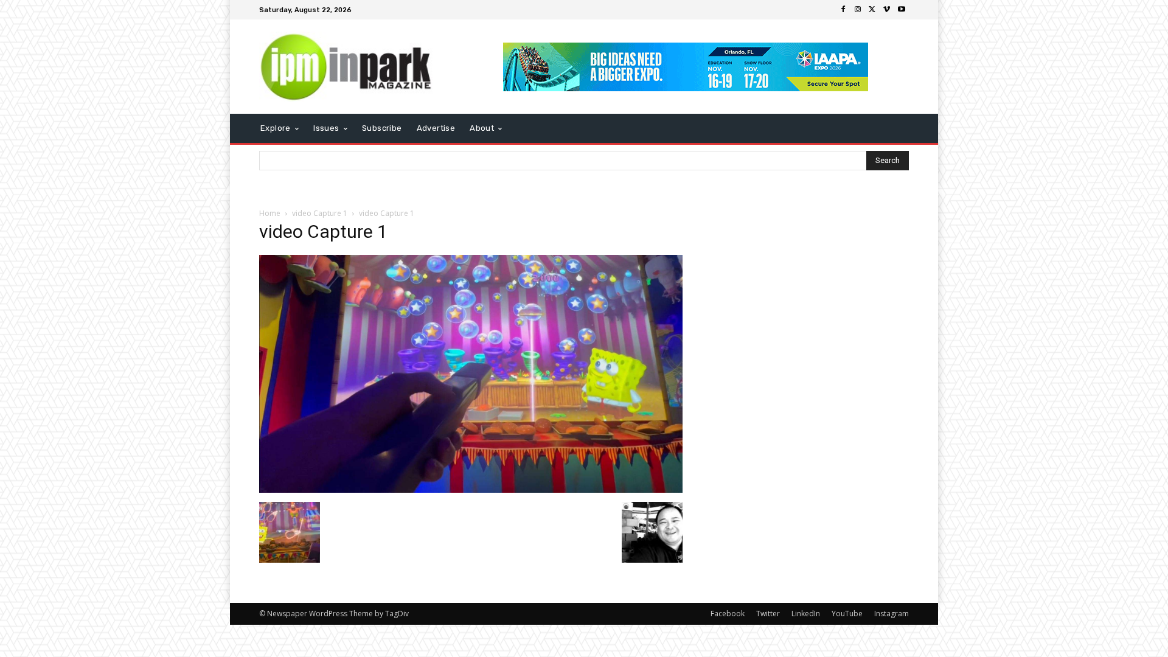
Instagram (891, 613)
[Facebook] (843, 9)
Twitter (768, 613)
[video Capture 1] (471, 489)
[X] (872, 9)
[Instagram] (857, 9)
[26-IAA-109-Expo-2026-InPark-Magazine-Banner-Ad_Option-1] (686, 67)
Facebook (728, 613)
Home (269, 213)
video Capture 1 (319, 213)
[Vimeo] (887, 9)
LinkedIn (805, 613)
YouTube (847, 613)
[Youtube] (901, 9)
